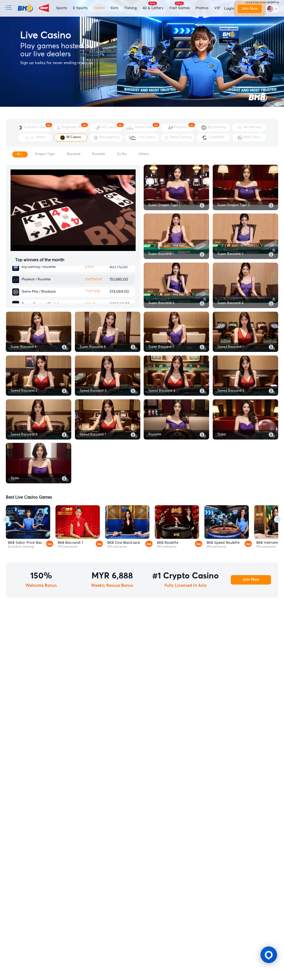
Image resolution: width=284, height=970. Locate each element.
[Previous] (6, 519)
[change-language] (272, 8)
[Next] (277, 519)
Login (229, 9)
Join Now (249, 9)
